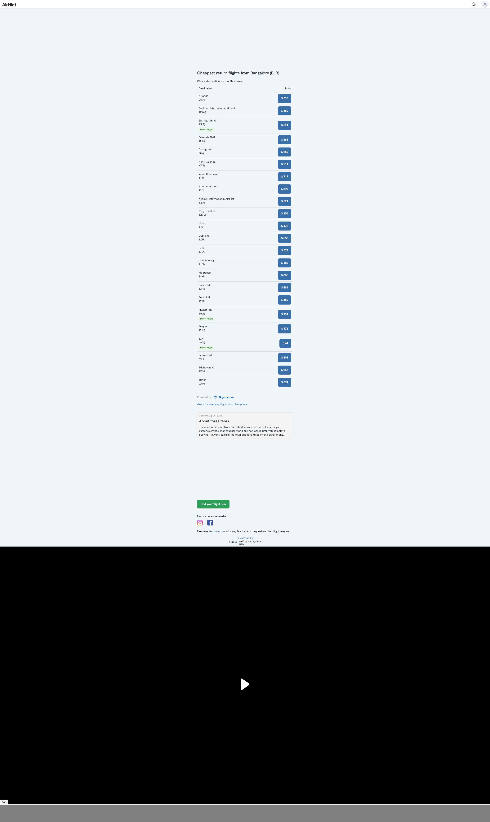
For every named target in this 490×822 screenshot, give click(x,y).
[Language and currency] (474, 4)
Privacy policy (245, 538)
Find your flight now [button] (213, 504)
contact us (218, 531)
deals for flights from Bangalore (222, 404)
